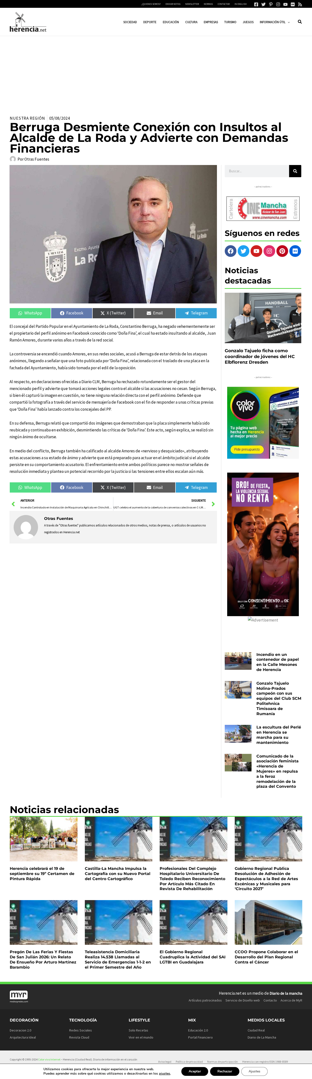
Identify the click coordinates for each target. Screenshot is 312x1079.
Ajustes (254, 1071)
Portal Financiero (200, 1037)
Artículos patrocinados (205, 1000)
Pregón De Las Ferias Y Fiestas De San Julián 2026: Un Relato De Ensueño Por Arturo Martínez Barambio (43, 959)
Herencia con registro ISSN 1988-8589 (265, 1061)
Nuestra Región (27, 118)
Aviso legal (164, 1061)
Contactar (224, 4)
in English (240, 4)
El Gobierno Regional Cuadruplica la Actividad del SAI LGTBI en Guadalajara (192, 957)
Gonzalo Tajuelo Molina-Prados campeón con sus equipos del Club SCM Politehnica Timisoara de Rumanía (278, 698)
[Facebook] (256, 4)
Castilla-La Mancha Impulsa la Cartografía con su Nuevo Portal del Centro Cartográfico (117, 873)
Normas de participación (222, 1061)
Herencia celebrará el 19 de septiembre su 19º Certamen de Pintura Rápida (42, 873)
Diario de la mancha (286, 993)
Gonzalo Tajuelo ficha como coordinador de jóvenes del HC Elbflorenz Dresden (260, 356)
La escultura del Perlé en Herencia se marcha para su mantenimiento (278, 735)
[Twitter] (263, 4)
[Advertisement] (156, 73)
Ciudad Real (256, 1030)
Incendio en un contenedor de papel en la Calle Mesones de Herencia (277, 662)
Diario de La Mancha (262, 1037)
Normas (208, 4)
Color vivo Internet (49, 1059)
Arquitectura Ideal (23, 1037)
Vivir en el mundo (141, 1037)
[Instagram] (278, 4)
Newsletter (192, 4)
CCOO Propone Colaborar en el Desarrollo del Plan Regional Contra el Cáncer (266, 957)
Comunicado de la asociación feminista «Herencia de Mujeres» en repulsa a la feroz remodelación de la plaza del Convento (277, 771)
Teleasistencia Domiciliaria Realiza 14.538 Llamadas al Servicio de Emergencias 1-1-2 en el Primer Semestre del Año (118, 959)
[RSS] (300, 4)
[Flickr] (293, 4)
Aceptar (195, 1071)
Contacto (270, 1000)
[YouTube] (285, 4)
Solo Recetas (138, 1030)
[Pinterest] (271, 4)
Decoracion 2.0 (20, 1030)
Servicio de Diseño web (242, 1000)
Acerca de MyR (291, 1000)
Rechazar (224, 1071)
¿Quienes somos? (151, 4)
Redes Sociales (80, 1030)
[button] (287, 22)
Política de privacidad (189, 1061)
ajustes (164, 1073)
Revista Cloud (79, 1037)
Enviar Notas (173, 4)
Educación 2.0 (198, 1030)
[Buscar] (295, 171)
